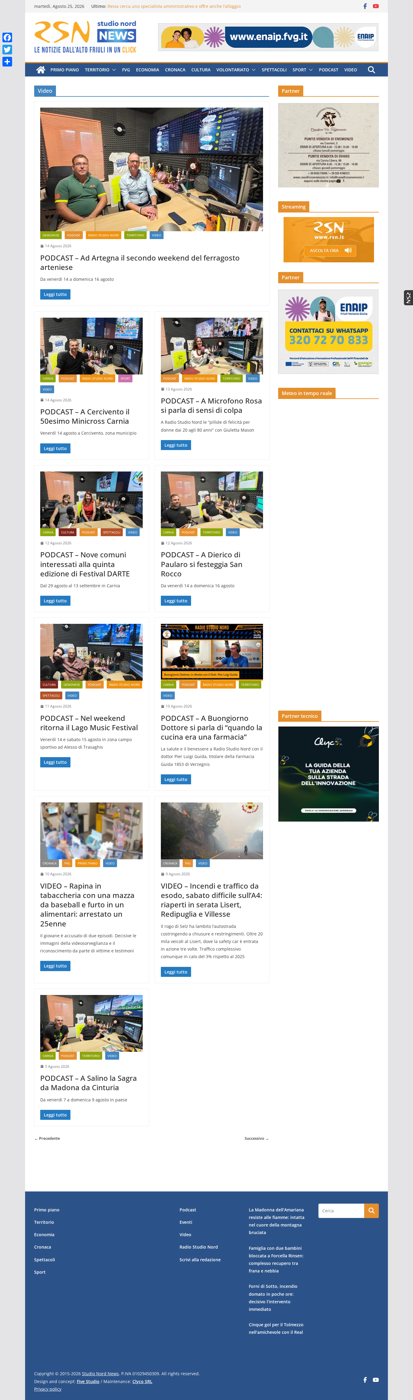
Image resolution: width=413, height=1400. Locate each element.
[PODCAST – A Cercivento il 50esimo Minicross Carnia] (91, 346)
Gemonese (51, 235)
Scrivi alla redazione (200, 1259)
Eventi (186, 1222)
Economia (147, 70)
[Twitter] (7, 50)
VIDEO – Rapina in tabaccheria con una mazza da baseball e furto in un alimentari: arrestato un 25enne (87, 904)
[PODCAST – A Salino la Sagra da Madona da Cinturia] (91, 1023)
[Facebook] (7, 37)
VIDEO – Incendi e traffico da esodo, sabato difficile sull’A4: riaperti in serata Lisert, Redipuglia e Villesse (211, 900)
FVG (126, 70)
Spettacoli (274, 70)
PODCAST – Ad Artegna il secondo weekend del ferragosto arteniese (140, 262)
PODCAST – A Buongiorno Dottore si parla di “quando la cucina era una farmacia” (211, 727)
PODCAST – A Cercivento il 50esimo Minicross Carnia (84, 416)
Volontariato (232, 70)
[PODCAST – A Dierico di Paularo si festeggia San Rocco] (212, 500)
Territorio (97, 70)
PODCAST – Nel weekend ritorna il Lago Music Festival (89, 722)
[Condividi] (7, 62)
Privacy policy (47, 1389)
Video (350, 70)
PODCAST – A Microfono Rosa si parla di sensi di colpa (211, 405)
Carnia (48, 378)
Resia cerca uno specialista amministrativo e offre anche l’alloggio (174, 6)
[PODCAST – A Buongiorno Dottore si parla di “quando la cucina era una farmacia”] (212, 652)
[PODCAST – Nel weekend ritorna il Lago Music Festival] (91, 652)
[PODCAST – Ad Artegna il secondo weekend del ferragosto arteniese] (151, 169)
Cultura (200, 70)
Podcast (328, 70)
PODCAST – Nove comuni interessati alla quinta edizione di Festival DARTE (85, 563)
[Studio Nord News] (40, 69)
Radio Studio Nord (103, 235)
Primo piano (64, 70)
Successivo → (257, 1138)
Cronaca (175, 70)
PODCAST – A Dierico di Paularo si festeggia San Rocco (201, 563)
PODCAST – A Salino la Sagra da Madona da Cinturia (88, 1082)
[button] (112, 70)
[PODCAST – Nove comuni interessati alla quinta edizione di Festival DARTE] (91, 500)
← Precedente (47, 1138)
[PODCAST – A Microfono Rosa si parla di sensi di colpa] (212, 346)
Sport (299, 70)
